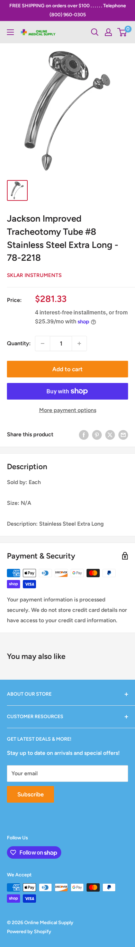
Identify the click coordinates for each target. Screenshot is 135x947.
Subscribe (30, 794)
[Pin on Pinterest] (97, 434)
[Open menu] (10, 32)
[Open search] (95, 32)
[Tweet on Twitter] (110, 434)
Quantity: (19, 343)
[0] (122, 32)
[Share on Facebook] (84, 434)
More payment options (67, 410)
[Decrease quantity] (42, 343)
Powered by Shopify (29, 932)
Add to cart (67, 369)
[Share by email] (123, 434)
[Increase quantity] (79, 343)
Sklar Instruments (34, 275)
